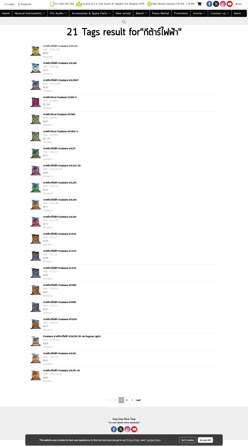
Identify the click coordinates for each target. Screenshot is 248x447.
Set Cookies (187, 439)
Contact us (219, 13)
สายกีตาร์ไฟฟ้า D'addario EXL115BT (61, 80)
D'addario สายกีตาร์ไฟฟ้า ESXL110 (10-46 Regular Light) (72, 336)
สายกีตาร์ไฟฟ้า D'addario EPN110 (59, 285)
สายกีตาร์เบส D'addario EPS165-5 (60, 131)
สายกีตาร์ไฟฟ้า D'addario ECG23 (59, 234)
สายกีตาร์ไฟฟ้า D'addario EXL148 (60, 63)
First (109, 400)
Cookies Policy (153, 439)
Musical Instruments (29, 13)
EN (239, 4)
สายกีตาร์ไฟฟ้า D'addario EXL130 (60, 182)
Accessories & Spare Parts (90, 13)
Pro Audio (57, 13)
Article (198, 13)
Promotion (181, 13)
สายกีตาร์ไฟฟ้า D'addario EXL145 (59, 217)
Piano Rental (160, 13)
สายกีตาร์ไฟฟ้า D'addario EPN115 (59, 302)
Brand (140, 13)
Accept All (205, 439)
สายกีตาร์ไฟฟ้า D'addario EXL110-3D (61, 370)
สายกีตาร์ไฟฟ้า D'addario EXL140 (60, 200)
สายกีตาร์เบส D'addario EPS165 (59, 114)
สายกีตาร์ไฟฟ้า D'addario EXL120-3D (62, 165)
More (238, 13)
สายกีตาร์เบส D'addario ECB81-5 (60, 97)
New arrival (123, 13)
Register (26, 4)
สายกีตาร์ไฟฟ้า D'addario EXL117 (59, 148)
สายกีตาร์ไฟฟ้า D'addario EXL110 (59, 353)
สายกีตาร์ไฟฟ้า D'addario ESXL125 (60, 46)
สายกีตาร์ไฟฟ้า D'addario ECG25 (59, 268)
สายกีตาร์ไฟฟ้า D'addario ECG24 (59, 251)
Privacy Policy (133, 439)
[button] (124, 22)
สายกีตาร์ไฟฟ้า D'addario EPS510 (60, 319)
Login (11, 4)
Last (138, 400)
